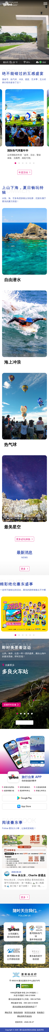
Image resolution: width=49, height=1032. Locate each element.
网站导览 (8, 1012)
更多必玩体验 (23, 539)
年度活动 (23, 172)
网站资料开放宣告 (24, 1016)
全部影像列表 (23, 722)
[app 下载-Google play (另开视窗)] (24, 798)
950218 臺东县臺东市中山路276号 (26, 980)
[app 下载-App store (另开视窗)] (24, 806)
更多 (23, 568)
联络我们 (40, 1012)
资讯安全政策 (29, 1012)
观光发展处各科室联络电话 (23, 1006)
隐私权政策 (18, 1012)
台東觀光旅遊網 (10, 3)
